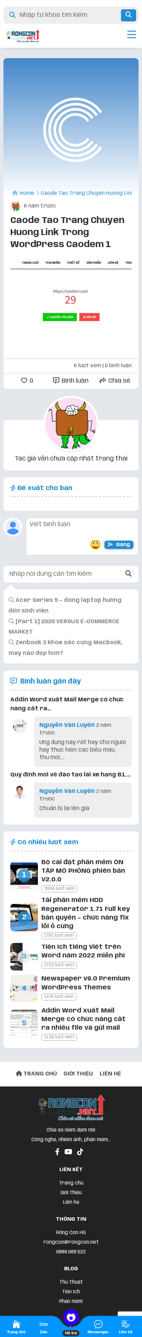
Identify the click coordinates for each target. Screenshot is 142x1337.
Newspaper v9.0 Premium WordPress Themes (85, 983)
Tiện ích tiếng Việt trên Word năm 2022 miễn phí (83, 951)
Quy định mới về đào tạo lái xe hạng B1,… (70, 775)
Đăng (122, 544)
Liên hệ (71, 1202)
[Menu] (132, 36)
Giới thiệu (71, 1192)
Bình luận (74, 381)
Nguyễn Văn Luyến (67, 725)
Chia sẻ (118, 381)
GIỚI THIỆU (78, 1074)
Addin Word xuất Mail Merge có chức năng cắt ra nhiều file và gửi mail (83, 1019)
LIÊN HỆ (110, 1074)
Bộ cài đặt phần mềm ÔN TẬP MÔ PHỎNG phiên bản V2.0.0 (83, 871)
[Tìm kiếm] (128, 15)
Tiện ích (71, 1292)
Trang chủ (71, 1183)
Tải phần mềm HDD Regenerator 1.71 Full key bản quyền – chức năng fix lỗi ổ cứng (85, 913)
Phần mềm (71, 1301)
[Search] (128, 574)
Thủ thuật (71, 1282)
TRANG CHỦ (39, 1074)
